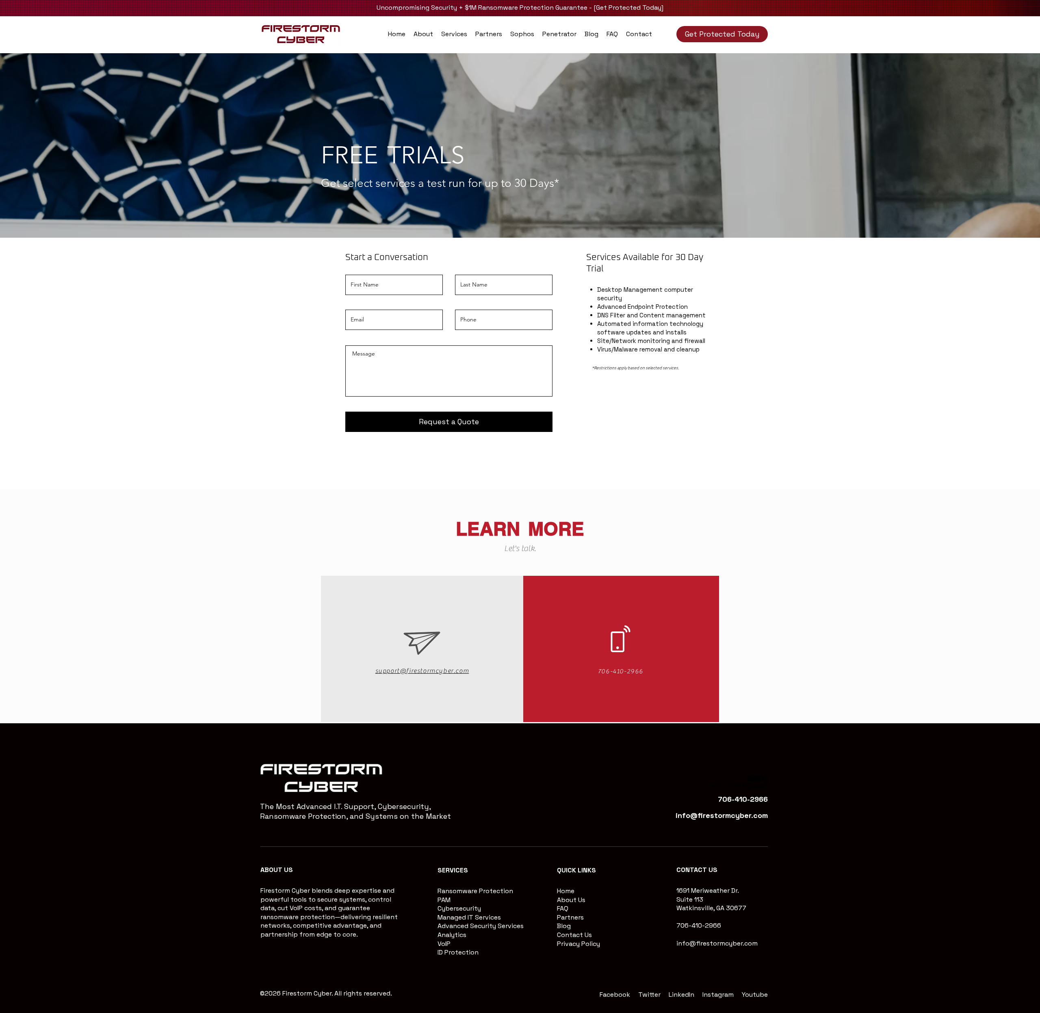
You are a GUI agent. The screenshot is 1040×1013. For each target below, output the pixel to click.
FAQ (562, 908)
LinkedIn (681, 994)
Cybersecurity (459, 908)
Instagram (718, 994)
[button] (454, 34)
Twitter (649, 994)
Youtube (755, 994)
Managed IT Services (469, 917)
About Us (571, 900)
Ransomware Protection (475, 891)
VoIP (444, 943)
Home (565, 891)
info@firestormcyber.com (717, 943)
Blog (564, 926)
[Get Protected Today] (628, 7)
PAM (444, 900)
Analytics (452, 935)
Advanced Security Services (481, 926)
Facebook (615, 994)
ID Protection (458, 952)
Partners (570, 917)
